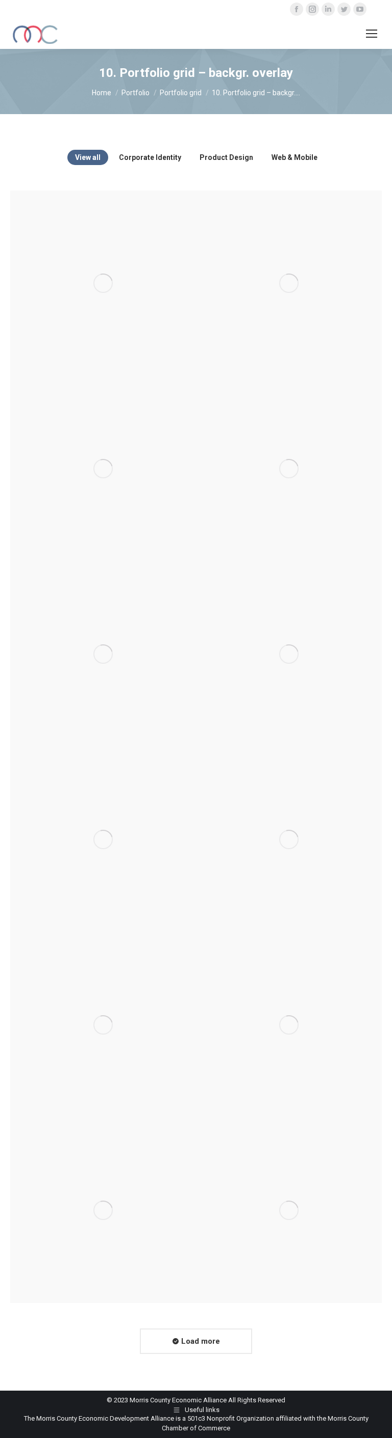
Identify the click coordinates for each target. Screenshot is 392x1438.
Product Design (226, 157)
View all (88, 157)
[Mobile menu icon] (371, 33)
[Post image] (103, 283)
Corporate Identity (150, 157)
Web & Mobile (294, 157)
